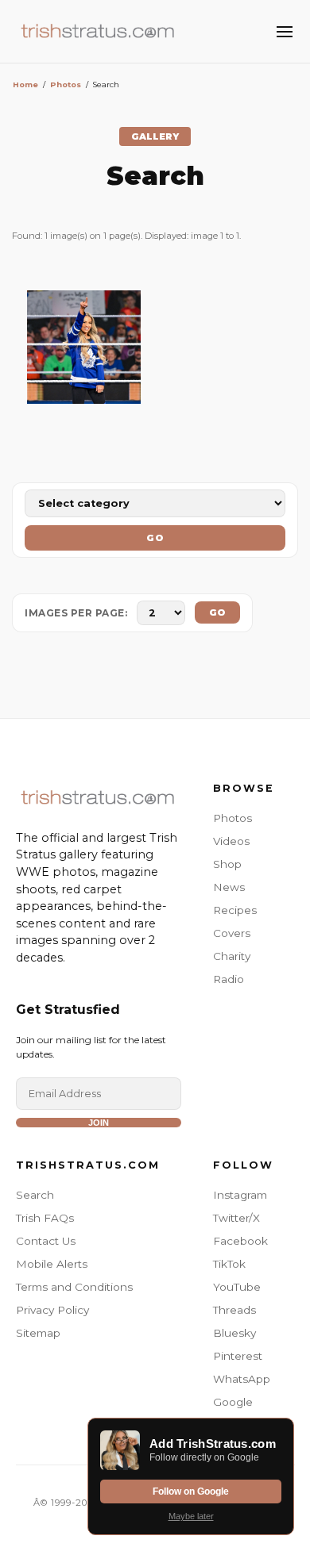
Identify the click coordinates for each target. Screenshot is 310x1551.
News (229, 887)
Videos (231, 841)
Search (35, 1194)
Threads (234, 1309)
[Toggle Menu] (284, 32)
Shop (227, 864)
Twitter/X (236, 1217)
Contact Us (46, 1240)
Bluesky (234, 1332)
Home (25, 84)
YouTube (237, 1286)
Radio (228, 979)
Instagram (240, 1194)
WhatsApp (241, 1378)
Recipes (235, 910)
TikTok (229, 1263)
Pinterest (237, 1355)
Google (233, 1402)
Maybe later (191, 1516)
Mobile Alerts (51, 1263)
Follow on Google (191, 1491)
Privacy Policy (52, 1309)
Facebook (240, 1240)
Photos (65, 84)
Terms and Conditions (74, 1286)
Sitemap (38, 1332)
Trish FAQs (45, 1217)
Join (98, 1122)
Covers (231, 933)
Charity (231, 956)
